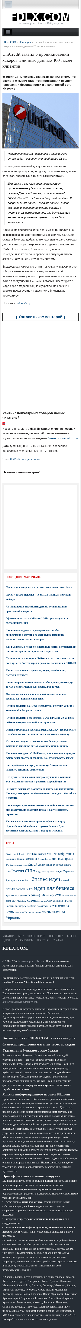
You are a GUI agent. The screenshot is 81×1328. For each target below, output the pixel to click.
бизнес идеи (46, 878)
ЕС (7, 864)
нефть (32, 895)
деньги (10, 888)
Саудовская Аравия (44, 871)
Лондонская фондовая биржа (54, 864)
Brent (15, 853)
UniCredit (15, 459)
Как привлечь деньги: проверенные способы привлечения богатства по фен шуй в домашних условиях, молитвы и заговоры (35, 634)
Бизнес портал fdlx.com (62, 438)
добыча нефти (24, 889)
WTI (49, 853)
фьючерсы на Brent (25, 906)
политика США (45, 900)
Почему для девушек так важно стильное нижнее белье (39, 587)
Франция (10, 880)
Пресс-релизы (23, 940)
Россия (17, 871)
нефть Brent (42, 895)
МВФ (8, 871)
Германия (30, 858)
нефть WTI (55, 895)
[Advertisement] (40, 366)
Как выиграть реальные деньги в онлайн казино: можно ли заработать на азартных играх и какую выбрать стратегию (40, 809)
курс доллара (21, 895)
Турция (58, 871)
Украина (68, 871)
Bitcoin (9, 854)
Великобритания (62, 853)
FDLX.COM (15, 948)
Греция (40, 858)
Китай (32, 864)
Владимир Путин (15, 858)
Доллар (47, 858)
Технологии (36, 936)
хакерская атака (31, 459)
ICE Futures (31, 854)
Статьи (58, 940)
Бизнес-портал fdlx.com (31, 961)
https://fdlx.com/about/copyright (19, 1001)
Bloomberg (23, 303)
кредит (10, 895)
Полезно (43, 940)
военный (65, 880)
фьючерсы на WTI (47, 906)
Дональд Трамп (62, 858)
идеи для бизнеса (54, 887)
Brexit (21, 854)
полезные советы (25, 900)
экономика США (39, 912)
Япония (20, 880)
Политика (56, 936)
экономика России (23, 912)
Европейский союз (18, 864)
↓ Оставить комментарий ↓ (40, 316)
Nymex (42, 854)
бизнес (28, 879)
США (30, 871)
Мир (21, 936)
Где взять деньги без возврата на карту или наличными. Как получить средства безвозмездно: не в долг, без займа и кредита (41, 793)
